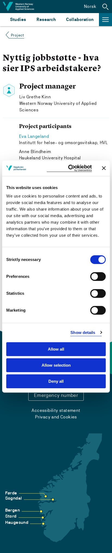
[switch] (98, 276)
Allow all (56, 349)
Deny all (56, 381)
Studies (18, 19)
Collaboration (80, 19)
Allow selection (56, 365)
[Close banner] (104, 168)
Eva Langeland (34, 136)
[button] (105, 6)
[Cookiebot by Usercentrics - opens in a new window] (69, 168)
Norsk (90, 6)
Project (17, 35)
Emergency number (56, 395)
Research (46, 19)
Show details (82, 332)
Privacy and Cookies (56, 417)
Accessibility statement (56, 410)
